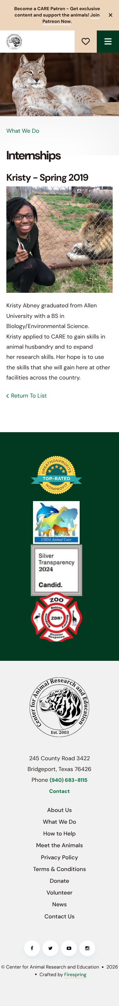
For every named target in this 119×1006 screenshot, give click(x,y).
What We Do (59, 822)
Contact (59, 791)
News (59, 904)
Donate (86, 41)
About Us (59, 810)
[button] (108, 41)
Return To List (29, 395)
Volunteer (60, 892)
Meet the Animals (59, 845)
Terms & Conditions (59, 869)
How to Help (59, 833)
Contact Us (59, 916)
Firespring (75, 974)
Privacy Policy (59, 857)
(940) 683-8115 (68, 780)
